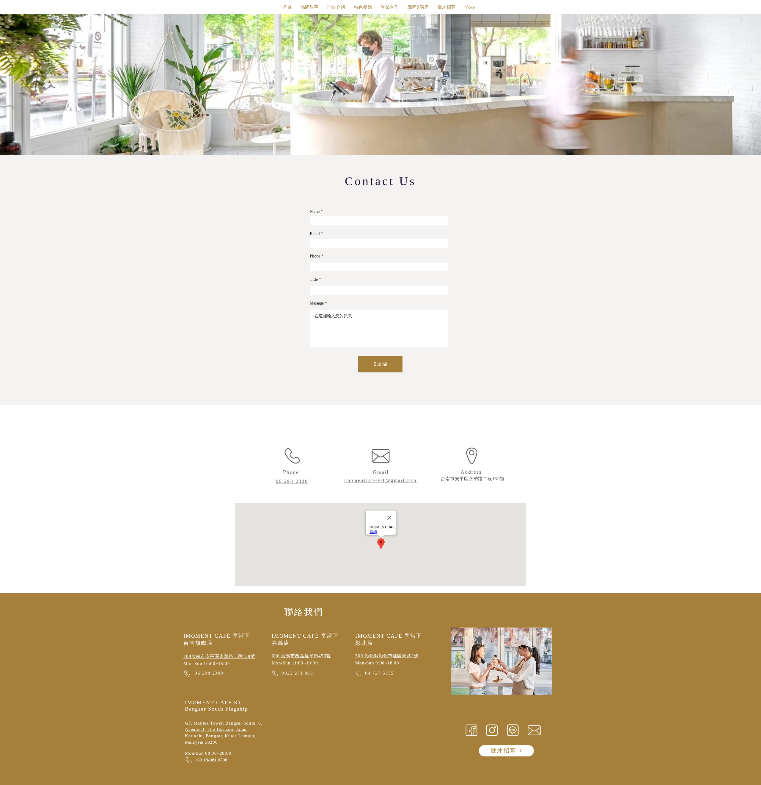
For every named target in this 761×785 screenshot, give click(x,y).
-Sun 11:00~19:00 (299, 663)
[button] (418, 7)
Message (317, 303)
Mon (276, 663)
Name (315, 212)
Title (314, 279)
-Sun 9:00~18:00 (381, 663)
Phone (315, 256)
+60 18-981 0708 (211, 760)
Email (315, 234)
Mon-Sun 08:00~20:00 (208, 753)
